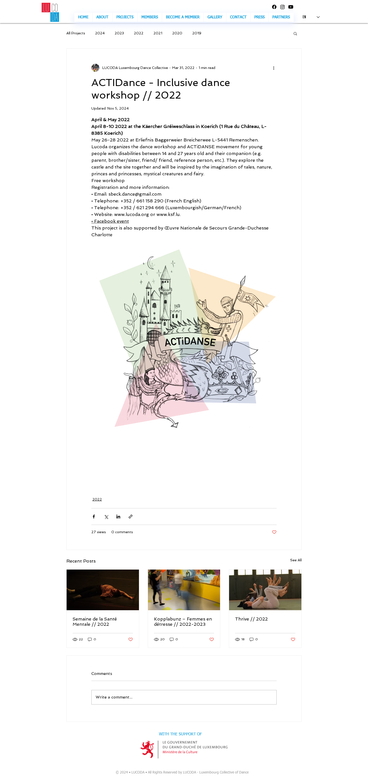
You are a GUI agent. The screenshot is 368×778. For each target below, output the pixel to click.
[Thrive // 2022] (265, 590)
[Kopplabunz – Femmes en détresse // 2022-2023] (184, 590)
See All (296, 560)
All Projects (75, 33)
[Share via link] (130, 516)
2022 (138, 33)
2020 (177, 33)
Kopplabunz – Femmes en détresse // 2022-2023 (183, 621)
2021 (157, 33)
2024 (100, 33)
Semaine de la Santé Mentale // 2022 (95, 621)
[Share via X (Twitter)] (106, 516)
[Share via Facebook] (93, 516)
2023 (119, 33)
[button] (215, 17)
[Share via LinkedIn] (118, 516)
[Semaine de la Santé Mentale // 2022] (103, 590)
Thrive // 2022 (251, 618)
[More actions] (274, 68)
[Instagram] (282, 7)
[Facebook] (274, 7)
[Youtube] (291, 7)
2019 (196, 33)
